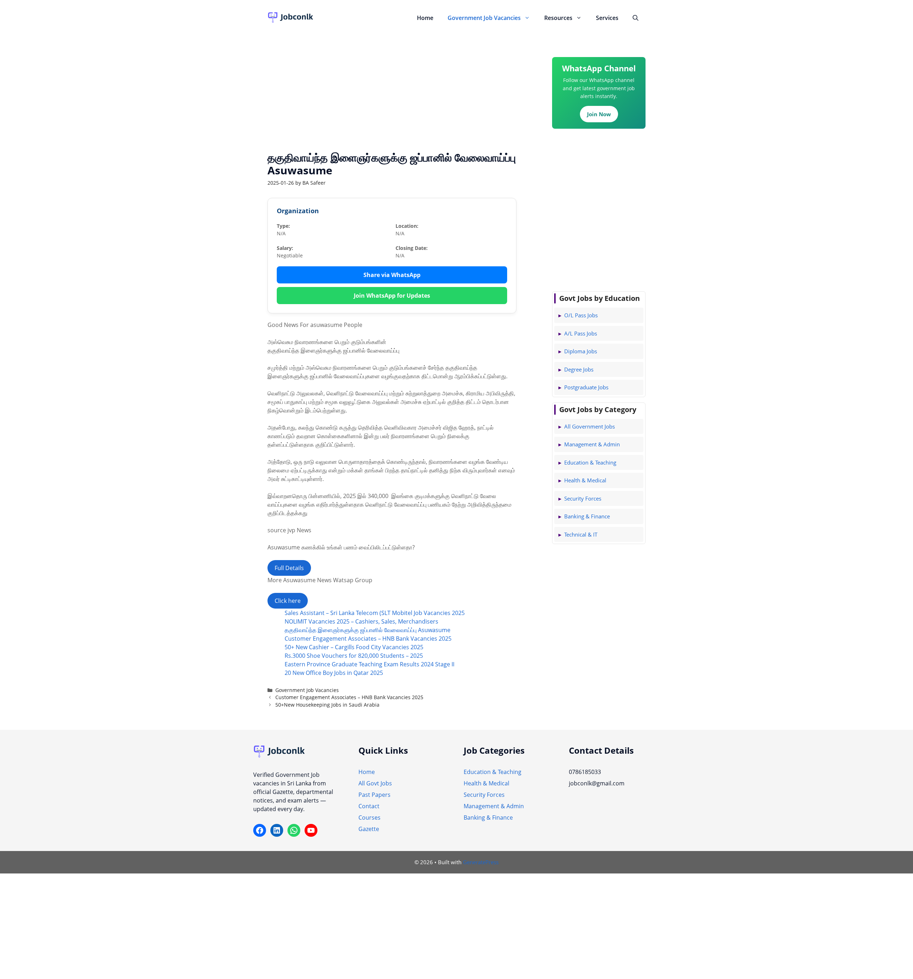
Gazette (368, 829)
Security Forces (582, 498)
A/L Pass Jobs (580, 333)
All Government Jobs (589, 426)
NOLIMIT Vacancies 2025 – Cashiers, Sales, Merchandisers (361, 621)
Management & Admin (592, 444)
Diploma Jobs (580, 351)
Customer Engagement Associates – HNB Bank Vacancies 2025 (368, 638)
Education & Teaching (590, 462)
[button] (529, 18)
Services (607, 18)
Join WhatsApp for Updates (392, 295)
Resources (558, 18)
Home (425, 18)
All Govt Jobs (375, 783)
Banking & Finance (587, 516)
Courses (369, 817)
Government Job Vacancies (484, 18)
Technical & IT (580, 534)
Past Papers (374, 795)
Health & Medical (585, 480)
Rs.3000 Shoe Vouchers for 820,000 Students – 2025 (354, 656)
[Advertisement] (391, 87)
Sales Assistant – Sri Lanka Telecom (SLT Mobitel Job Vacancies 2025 (375, 613)
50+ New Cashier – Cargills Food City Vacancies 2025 (354, 647)
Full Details (289, 568)
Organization (298, 210)
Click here (288, 601)
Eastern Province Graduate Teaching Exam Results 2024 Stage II (369, 664)
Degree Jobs (578, 369)
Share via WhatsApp (391, 275)
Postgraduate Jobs (586, 387)
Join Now (599, 114)
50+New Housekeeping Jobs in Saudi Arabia (327, 704)
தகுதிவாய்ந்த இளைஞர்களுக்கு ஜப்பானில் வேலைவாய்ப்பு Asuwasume (367, 630)
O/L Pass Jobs (581, 315)
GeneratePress (481, 862)
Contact (368, 806)
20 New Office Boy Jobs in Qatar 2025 (334, 673)
